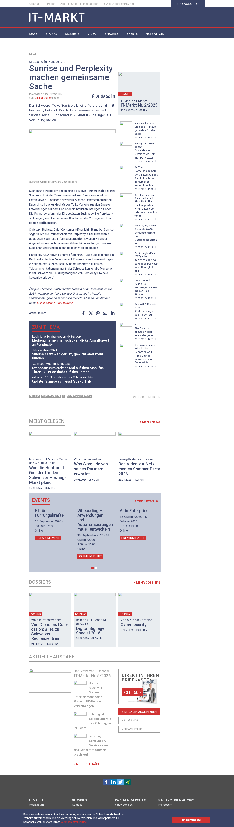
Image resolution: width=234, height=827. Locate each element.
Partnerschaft (51, 396)
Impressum (165, 804)
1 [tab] (92, 568)
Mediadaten (91, 3)
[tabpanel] (52, 524)
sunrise (34, 396)
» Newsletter (188, 3)
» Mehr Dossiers (147, 582)
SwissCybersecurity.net (119, 3)
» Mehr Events (146, 500)
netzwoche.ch (124, 804)
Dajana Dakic (42, 97)
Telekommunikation (79, 396)
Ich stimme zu (191, 820)
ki (64, 396)
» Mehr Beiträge (87, 764)
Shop (74, 3)
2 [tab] (96, 568)
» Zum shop (130, 720)
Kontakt (34, 3)
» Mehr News (150, 421)
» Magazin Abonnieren (139, 711)
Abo (62, 3)
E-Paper (50, 3)
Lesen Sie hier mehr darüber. (55, 302)
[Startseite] (57, 17)
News (33, 54)
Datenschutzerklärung (74, 822)
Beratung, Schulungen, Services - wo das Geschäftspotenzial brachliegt (91, 745)
